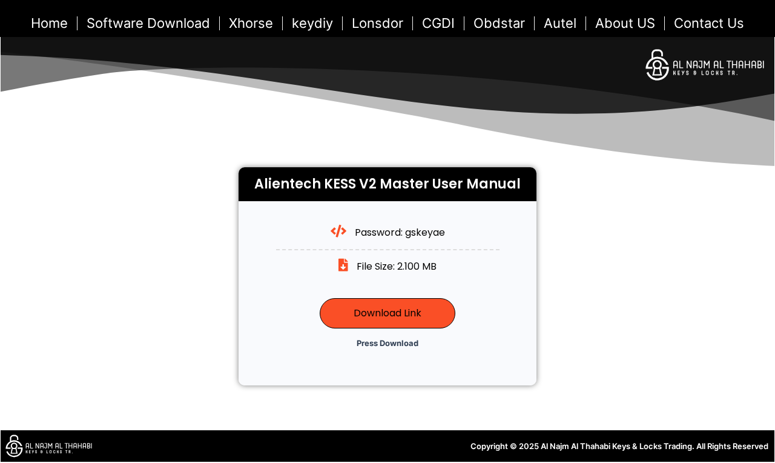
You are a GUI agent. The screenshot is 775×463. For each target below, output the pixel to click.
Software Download (148, 23)
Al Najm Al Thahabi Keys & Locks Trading (616, 446)
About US (625, 23)
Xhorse (251, 23)
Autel (560, 23)
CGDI (438, 23)
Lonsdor (377, 23)
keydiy (312, 23)
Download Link (387, 313)
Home (49, 23)
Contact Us (709, 23)
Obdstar (499, 23)
